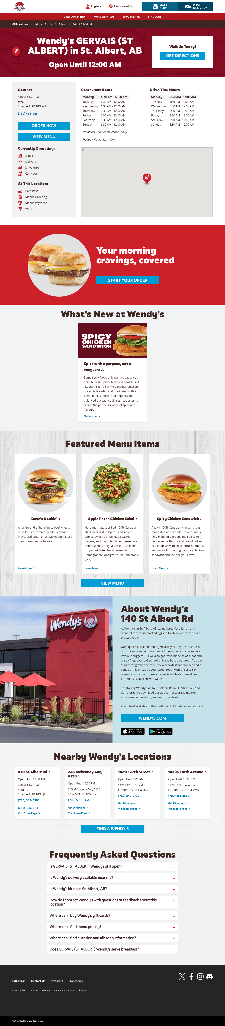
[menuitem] (74, 17)
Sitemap (82, 990)
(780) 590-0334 (79, 800)
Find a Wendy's (113, 828)
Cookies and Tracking (64, 990)
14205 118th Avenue (185, 772)
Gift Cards (18, 981)
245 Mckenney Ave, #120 (85, 774)
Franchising (76, 981)
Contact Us (38, 981)
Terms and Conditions (40, 990)
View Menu (44, 136)
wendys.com (152, 718)
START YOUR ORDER (127, 280)
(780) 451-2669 (178, 796)
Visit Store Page (27, 813)
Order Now (44, 125)
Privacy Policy (18, 990)
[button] (147, 179)
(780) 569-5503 (29, 800)
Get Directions (182, 55)
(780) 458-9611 (28, 114)
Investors (57, 981)
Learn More (25, 568)
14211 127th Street (134, 772)
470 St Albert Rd (32, 772)
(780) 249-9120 (128, 796)
